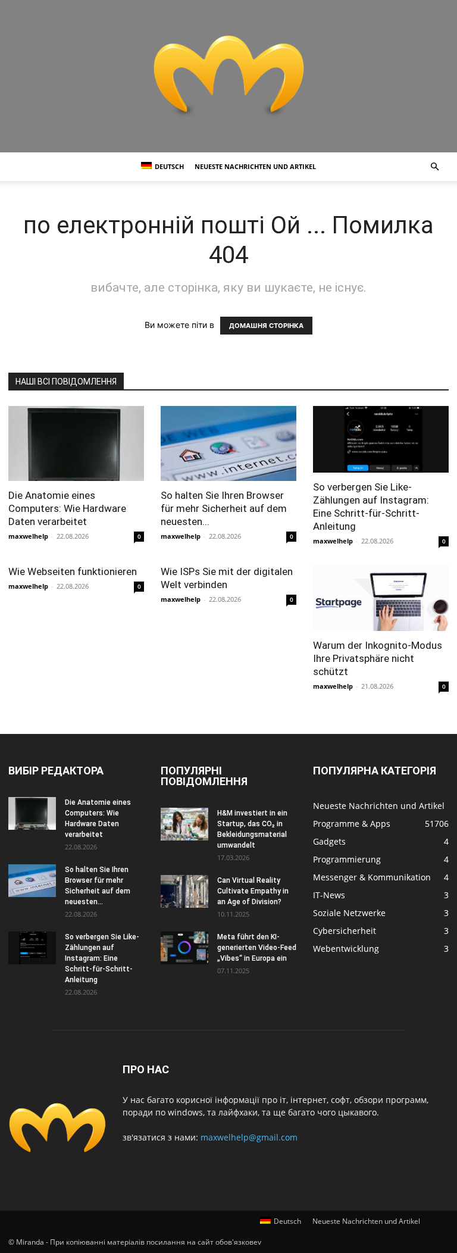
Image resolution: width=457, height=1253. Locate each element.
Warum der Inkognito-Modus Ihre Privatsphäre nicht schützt (377, 658)
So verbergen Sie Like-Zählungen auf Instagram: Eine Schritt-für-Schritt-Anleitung (102, 958)
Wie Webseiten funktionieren (72, 571)
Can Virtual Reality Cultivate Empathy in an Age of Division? (253, 891)
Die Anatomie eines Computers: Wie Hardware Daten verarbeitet (67, 508)
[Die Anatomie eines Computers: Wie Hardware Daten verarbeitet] (76, 443)
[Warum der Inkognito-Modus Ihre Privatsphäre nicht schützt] (381, 598)
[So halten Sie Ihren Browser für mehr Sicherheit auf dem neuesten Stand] (228, 443)
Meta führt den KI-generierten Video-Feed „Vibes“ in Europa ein (256, 948)
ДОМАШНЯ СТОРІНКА (266, 325)
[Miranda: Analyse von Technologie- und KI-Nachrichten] (228, 76)
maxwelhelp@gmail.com (249, 1137)
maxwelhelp (28, 536)
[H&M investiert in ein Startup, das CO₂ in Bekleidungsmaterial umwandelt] (184, 824)
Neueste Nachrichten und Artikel (255, 166)
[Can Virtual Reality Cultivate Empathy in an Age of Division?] (184, 891)
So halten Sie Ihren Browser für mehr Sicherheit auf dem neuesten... (224, 508)
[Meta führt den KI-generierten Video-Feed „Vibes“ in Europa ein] (184, 948)
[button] (434, 167)
